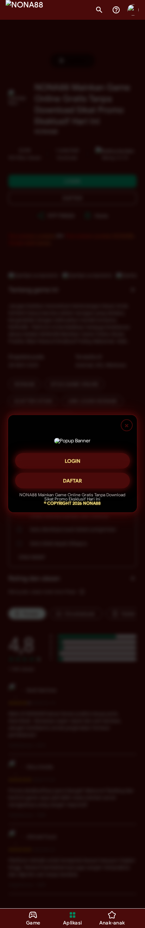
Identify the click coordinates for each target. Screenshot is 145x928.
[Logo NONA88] (24, 10)
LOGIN (72, 458)
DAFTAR (72, 478)
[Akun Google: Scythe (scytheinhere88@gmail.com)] (133, 9)
